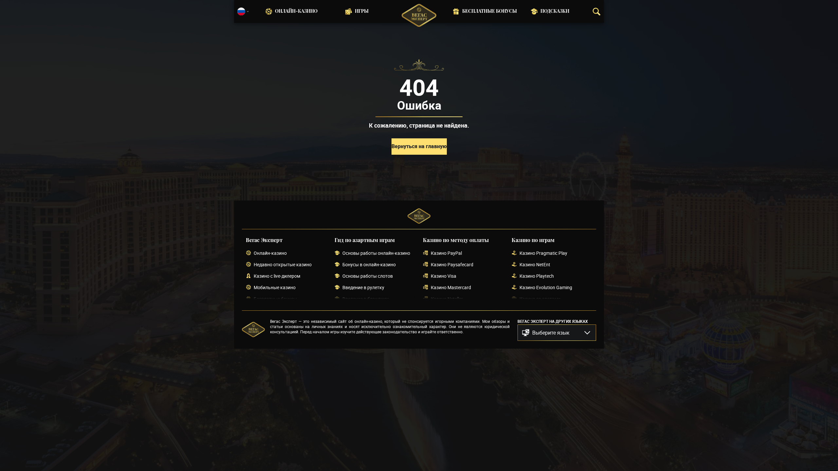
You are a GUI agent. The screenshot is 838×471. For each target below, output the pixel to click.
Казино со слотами (539, 299)
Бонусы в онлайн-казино (369, 265)
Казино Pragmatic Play (543, 253)
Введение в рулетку (363, 288)
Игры (362, 11)
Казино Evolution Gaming (545, 288)
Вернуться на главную (419, 146)
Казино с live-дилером (277, 276)
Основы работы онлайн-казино (376, 253)
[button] (557, 332)
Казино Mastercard (451, 288)
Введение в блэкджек (365, 299)
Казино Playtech (536, 276)
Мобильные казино (275, 288)
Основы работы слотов (367, 276)
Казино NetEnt (534, 265)
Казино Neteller (447, 299)
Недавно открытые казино (283, 265)
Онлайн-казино (296, 11)
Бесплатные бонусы (489, 11)
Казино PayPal (446, 253)
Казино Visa (443, 276)
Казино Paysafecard (452, 265)
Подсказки (554, 11)
